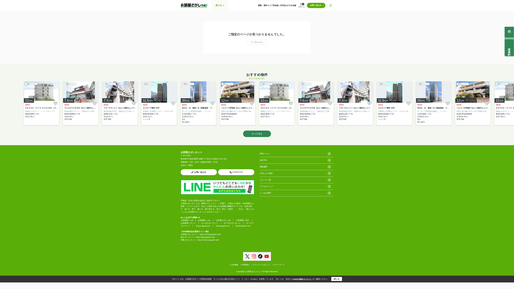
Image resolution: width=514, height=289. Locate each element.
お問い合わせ (315, 5)
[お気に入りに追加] (55, 103)
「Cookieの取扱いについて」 (301, 279)
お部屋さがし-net (223, 220)
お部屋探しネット (188, 223)
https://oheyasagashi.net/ (210, 234)
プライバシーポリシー (261, 265)
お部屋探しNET (242, 220)
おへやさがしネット (209, 223)
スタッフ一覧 (265, 180)
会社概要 (234, 265)
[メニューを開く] (330, 5)
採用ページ (264, 154)
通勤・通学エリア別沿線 (268, 5)
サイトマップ (279, 265)
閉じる (336, 279)
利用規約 (245, 265)
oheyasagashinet (203, 226)
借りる (219, 5)
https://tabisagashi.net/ (205, 237)
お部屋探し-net (204, 220)
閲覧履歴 (263, 167)
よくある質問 (265, 193)
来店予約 (263, 160)
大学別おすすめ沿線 (287, 5)
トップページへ (257, 42)
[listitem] (198, 103)
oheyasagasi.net (223, 226)
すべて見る (257, 134)
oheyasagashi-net (242, 226)
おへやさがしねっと (232, 223)
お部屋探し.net (187, 220)
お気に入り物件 (266, 173)
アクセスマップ (266, 186)
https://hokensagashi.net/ (208, 240)
